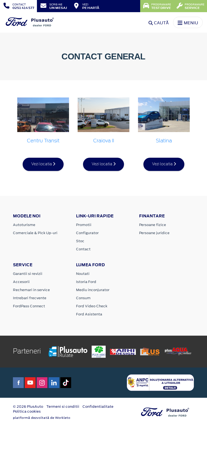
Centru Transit (43, 141)
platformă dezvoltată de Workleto (41, 418)
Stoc (80, 241)
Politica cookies (27, 411)
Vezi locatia (42, 164)
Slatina (164, 141)
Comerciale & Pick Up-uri (35, 232)
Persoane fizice (152, 224)
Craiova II (103, 141)
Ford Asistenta (89, 314)
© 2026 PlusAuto (28, 406)
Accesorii (21, 281)
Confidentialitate (97, 406)
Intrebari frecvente (29, 298)
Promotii (83, 224)
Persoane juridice (154, 232)
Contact (83, 249)
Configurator (87, 232)
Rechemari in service (31, 289)
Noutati (82, 273)
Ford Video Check (91, 306)
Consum (83, 298)
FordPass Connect (29, 306)
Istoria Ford (86, 281)
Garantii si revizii (27, 273)
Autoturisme (24, 224)
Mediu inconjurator (92, 289)
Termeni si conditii (62, 406)
